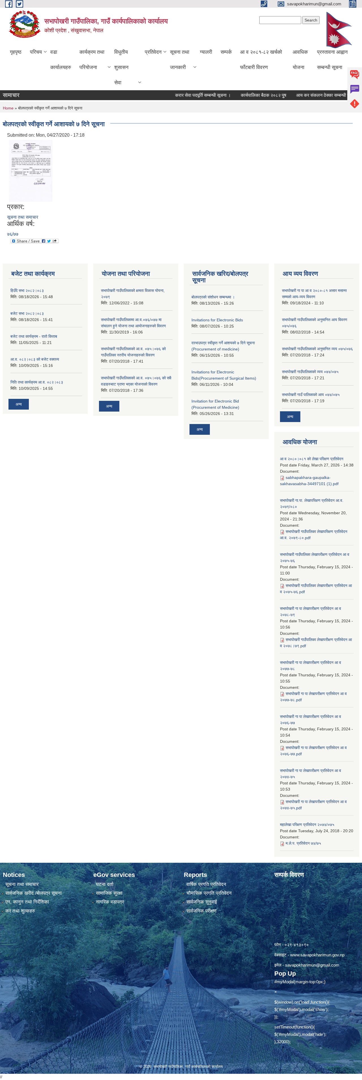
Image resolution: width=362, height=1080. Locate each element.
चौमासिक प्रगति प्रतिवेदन (209, 893)
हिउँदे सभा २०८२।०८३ (27, 290)
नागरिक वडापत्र (110, 902)
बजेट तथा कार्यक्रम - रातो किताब (33, 336)
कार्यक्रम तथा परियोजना (91, 59)
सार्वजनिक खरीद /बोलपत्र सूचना (33, 893)
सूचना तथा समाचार (22, 217)
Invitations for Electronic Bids (217, 320)
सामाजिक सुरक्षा (109, 893)
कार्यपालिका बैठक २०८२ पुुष (249, 95)
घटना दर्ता (104, 884)
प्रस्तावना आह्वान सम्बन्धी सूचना (332, 59)
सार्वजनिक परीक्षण (201, 911)
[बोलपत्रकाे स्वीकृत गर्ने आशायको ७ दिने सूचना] (30, 170)
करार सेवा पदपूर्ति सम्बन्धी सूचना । (188, 95)
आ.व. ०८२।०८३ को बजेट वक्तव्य (34, 359)
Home (8, 108)
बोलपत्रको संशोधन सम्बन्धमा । (213, 297)
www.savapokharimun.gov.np (317, 954)
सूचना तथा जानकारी (179, 59)
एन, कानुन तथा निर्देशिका (27, 902)
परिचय (36, 52)
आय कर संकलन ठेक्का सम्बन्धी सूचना (311, 95)
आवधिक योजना (300, 59)
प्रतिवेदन (153, 52)
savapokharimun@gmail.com (312, 965)
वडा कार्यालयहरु (60, 59)
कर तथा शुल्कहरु (20, 911)
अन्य (19, 404)
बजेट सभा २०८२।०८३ (27, 313)
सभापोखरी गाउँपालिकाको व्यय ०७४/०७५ (310, 371)
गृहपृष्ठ (15, 52)
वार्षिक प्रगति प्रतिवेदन (206, 884)
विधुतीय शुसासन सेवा (121, 67)
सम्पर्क (226, 52)
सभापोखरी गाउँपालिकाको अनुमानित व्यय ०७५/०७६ (317, 349)
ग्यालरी (206, 52)
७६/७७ (12, 234)
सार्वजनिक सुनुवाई (201, 902)
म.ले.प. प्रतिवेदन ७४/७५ (303, 843)
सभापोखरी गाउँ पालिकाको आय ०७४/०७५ (311, 394)
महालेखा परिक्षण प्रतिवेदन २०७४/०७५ (307, 824)
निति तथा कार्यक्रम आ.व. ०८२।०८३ (36, 382)
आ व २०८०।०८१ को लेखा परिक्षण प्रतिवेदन (311, 459)
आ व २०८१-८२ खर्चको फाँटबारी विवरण (261, 59)
